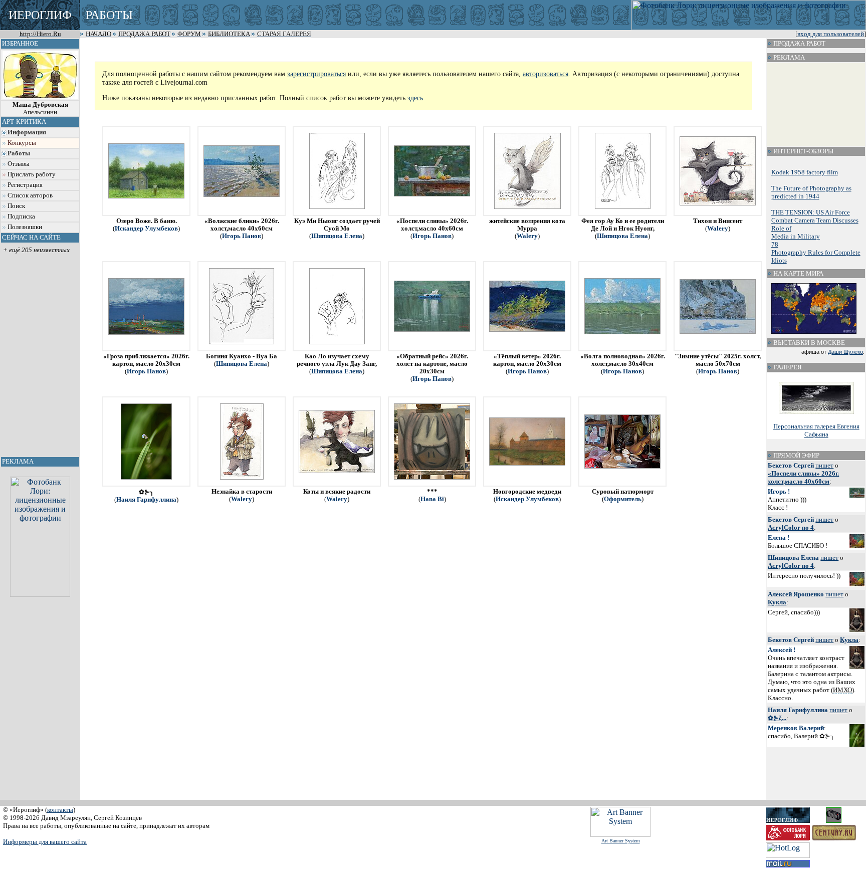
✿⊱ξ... (777, 718)
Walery (527, 236)
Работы (19, 153)
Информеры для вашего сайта (45, 841)
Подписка (21, 216)
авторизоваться (545, 74)
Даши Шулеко (845, 352)
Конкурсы (22, 142)
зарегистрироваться (316, 74)
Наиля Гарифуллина (146, 499)
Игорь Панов (241, 236)
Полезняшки (25, 227)
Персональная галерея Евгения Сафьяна (816, 430)
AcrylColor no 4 (791, 527)
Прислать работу (32, 174)
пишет (824, 465)
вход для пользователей (830, 34)
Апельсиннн (40, 108)
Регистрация (25, 184)
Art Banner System (620, 840)
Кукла (777, 602)
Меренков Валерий (796, 728)
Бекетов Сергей (791, 465)
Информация (27, 132)
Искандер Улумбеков (146, 228)
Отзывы (19, 163)
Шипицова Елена (336, 236)
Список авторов (30, 195)
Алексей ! (781, 649)
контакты (60, 809)
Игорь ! (779, 491)
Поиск (16, 205)
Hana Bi (432, 499)
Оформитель (622, 499)
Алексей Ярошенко (796, 594)
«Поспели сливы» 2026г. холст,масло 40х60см (803, 477)
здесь (415, 98)
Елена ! (778, 537)
